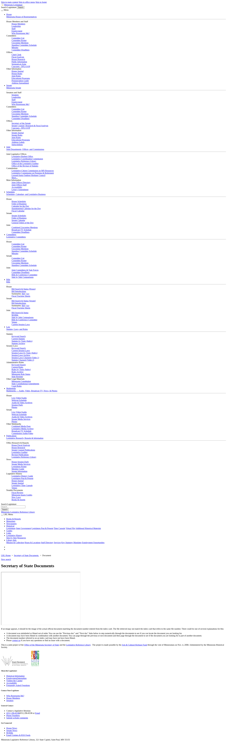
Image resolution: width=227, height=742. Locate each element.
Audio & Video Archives (22, 403)
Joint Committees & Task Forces (25, 270)
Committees (11, 234)
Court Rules (17, 386)
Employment (17, 31)
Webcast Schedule (19, 400)
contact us (16, 640)
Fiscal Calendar (18, 211)
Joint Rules (16, 76)
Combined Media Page (21, 426)
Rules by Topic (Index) (21, 369)
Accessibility (17, 187)
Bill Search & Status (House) (24, 289)
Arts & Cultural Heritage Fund (134, 645)
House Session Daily (20, 462)
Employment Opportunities (93, 542)
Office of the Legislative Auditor (25, 163)
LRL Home (6, 555)
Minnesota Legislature (13, 5)
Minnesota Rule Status (21, 374)
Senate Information (19, 471)
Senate (9, 85)
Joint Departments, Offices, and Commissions (25, 149)
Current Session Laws (21, 324)
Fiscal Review (17, 492)
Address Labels (18, 142)
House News (11, 728)
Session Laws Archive (21, 355)
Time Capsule (59, 528)
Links (8, 533)
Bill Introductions (19, 291)
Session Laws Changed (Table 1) (25, 358)
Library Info (11, 540)
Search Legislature (8, 7)
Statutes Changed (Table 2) (23, 360)
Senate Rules (17, 135)
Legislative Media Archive (22, 429)
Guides (9, 531)
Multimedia (11, 388)
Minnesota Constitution (21, 381)
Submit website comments (17, 718)
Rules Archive (17, 372)
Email (37, 713)
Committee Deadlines (20, 50)
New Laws (16, 497)
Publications (11, 436)
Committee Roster (19, 40)
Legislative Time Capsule (22, 485)
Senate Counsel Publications (23, 450)
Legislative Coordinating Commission (27, 159)
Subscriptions (17, 144)
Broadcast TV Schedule (21, 230)
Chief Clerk (16, 55)
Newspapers (11, 524)
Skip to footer (41, 2)
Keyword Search (19, 336)
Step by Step (11, 538)
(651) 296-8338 (12, 713)
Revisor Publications (20, 455)
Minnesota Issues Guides (22, 495)
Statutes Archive (18, 343)
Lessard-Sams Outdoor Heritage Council (28, 175)
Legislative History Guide (22, 476)
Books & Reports (13, 519)
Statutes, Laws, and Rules (17, 329)
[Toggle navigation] (2, 10)
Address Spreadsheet (20, 83)
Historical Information (15, 676)
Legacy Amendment (20, 189)
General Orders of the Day (23, 223)
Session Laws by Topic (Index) (24, 353)
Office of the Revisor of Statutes (25, 166)
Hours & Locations (32, 542)
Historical (10, 526)
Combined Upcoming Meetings (25, 227)
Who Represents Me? (20, 33)
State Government (23, 528)
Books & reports (18, 500)
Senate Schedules (19, 215)
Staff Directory (47, 542)
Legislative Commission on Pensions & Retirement (33, 173)
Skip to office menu (27, 2)
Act (27, 294)
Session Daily (17, 405)
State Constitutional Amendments (25, 384)
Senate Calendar (18, 220)
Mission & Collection (15, 542)
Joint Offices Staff (19, 185)
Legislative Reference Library (24, 161)
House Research (18, 59)
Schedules (10, 192)
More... (15, 178)
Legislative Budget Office (22, 156)
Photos (14, 407)
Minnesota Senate (13, 88)
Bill (23, 294)
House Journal (18, 71)
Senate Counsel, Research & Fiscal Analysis (30, 126)
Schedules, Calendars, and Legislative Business (26, 194)
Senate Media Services (21, 419)
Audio (24, 398)
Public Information (19, 62)
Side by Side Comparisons (22, 277)
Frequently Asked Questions (18, 685)
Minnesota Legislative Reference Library (18, 512)
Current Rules (17, 367)
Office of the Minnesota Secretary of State (41, 645)
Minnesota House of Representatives (21, 17)
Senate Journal (18, 133)
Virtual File (70, 528)
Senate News (11, 730)
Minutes (15, 47)
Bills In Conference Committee (24, 275)
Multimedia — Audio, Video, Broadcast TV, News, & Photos (31, 391)
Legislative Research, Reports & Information (24, 438)
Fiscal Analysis (18, 57)
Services (57, 542)
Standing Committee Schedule (24, 45)
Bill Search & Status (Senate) (24, 301)
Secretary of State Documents (26, 555)
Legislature (11, 528)
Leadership (16, 26)
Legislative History (14, 535)
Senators (15, 95)
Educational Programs (21, 78)
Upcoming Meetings (20, 43)
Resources (21, 538)
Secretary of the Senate (21, 123)
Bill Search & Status (20, 313)
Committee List (18, 38)
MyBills (15, 315)
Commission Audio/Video (22, 433)
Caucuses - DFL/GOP (21, 66)
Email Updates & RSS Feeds (18, 735)
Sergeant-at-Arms (19, 64)
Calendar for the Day (20, 206)
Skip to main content (9, 2)
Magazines (10, 521)
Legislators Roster (19, 466)
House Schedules (19, 201)
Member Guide (18, 469)
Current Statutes (18, 339)
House (9, 14)
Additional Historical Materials (88, 528)
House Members (18, 24)
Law (8, 327)
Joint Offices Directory (21, 182)
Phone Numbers (13, 715)
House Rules (17, 73)
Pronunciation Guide (20, 81)
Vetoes (14, 322)
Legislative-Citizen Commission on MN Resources (33, 171)
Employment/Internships (16, 678)
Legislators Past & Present (22, 478)
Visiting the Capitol (14, 681)
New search (6, 559)
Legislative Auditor (19, 452)
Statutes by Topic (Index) (22, 341)
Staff (14, 28)
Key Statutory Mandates (71, 542)
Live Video (16, 398)
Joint (8, 147)
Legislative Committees (16, 237)
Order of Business (19, 204)
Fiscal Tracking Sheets (21, 296)
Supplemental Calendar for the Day (26, 208)
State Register (17, 376)
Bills (8, 279)
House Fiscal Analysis (21, 445)
